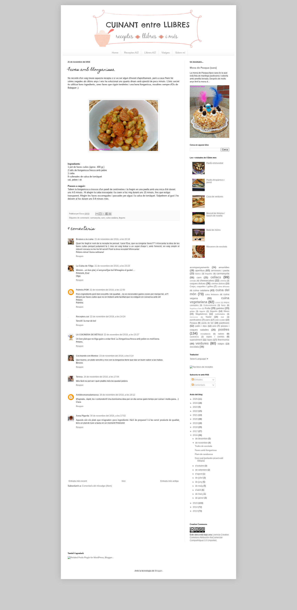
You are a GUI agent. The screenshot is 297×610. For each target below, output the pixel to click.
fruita (207, 308)
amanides (224, 267)
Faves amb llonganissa (206, 450)
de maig (199, 486)
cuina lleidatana (212, 294)
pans (207, 320)
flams (223, 305)
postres (223, 329)
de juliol (199, 478)
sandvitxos (194, 337)
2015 (195, 503)
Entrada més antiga (169, 481)
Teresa (79, 377)
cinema (223, 281)
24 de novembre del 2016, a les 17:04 (101, 377)
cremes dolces (218, 283)
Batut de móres (213, 230)
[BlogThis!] (100, 214)
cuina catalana (112, 218)
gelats (192, 311)
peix (214, 326)
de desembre (201, 438)
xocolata (194, 346)
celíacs (216, 277)
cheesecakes (207, 280)
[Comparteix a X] (103, 214)
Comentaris (199, 385)
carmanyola (95, 218)
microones (194, 317)
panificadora (195, 320)
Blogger (158, 571)
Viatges (166, 52)
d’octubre (200, 466)
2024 (195, 403)
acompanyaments (199, 267)
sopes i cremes (215, 337)
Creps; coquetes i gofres (201, 286)
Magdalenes (201, 314)
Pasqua (193, 323)
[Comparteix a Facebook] (106, 214)
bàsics (198, 274)
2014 (195, 507)
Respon (79, 256)
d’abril (198, 490)
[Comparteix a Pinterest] (110, 214)
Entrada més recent (78, 481)
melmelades (220, 314)
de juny (199, 482)
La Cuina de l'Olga (85, 266)
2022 (195, 411)
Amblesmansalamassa (87, 395)
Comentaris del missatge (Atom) (97, 486)
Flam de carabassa (204, 454)
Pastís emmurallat (214, 163)
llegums (122, 218)
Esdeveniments (210, 305)
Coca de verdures (214, 196)
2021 (195, 415)
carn (103, 218)
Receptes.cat (82, 316)
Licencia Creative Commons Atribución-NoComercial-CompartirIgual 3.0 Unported (209, 538)
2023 (195, 407)
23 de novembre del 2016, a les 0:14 (116, 356)
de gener (199, 498)
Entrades (198, 379)
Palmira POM (82, 290)
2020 (195, 419)
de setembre (201, 470)
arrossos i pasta (220, 270)
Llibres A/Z (150, 52)
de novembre (201, 443)
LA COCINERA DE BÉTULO (89, 334)
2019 (195, 423)
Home (115, 52)
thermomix (223, 339)
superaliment (196, 340)
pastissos (224, 322)
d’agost (199, 474)
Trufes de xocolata (203, 446)
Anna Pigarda (82, 416)
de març (199, 494)
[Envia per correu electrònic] (97, 214)
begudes (208, 274)
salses (221, 334)
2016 (195, 435)
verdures (202, 343)
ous (222, 317)
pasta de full (207, 323)
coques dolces (197, 283)
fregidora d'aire (196, 308)
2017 (195, 431)
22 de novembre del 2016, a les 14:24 (107, 316)
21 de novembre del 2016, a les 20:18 (112, 239)
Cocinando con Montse (87, 356)
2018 (195, 427)
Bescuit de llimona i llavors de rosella (215, 214)
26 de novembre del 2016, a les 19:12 (117, 395)
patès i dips (201, 326)
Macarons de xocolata (216, 246)
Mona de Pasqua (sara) (203, 67)
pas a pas (220, 320)
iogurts (202, 311)
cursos (217, 302)
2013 (195, 511)
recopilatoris (205, 334)
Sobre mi (180, 52)
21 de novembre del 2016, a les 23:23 (112, 266)
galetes (220, 308)
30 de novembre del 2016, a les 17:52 (108, 416)
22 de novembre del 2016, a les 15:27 (121, 334)
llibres (226, 311)
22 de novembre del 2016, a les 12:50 (107, 290)
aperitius (200, 270)
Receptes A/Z (131, 52)
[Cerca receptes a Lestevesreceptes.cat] (201, 367)
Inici (123, 481)
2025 (195, 399)
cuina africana (223, 286)
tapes (209, 340)
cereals (193, 281)
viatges (221, 344)
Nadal (208, 317)
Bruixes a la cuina (85, 239)
